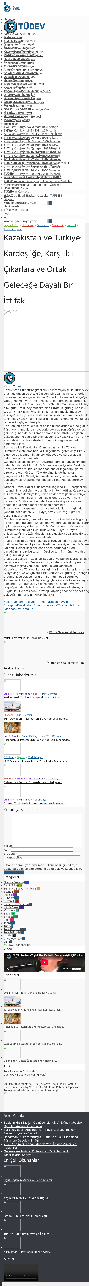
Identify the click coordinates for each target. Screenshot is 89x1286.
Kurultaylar (11, 141)
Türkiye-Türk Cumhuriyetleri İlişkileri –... (29, 1234)
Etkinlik (8, 693)
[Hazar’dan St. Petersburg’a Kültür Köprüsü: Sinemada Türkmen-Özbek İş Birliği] (12, 732)
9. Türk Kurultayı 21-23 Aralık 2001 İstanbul (32, 174)
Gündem (43, 225)
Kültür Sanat (23, 693)
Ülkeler (8, 44)
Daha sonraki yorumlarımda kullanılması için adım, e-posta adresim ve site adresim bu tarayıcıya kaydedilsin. (43, 866)
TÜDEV (9, 192)
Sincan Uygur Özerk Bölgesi (22, 116)
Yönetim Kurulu (14, 202)
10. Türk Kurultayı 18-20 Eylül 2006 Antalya (32, 177)
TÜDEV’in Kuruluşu (16, 191)
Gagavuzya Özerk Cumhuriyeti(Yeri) (27, 109)
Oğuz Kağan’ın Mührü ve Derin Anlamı (28, 1180)
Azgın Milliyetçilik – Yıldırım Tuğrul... (26, 1198)
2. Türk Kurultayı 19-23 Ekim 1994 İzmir (30, 130)
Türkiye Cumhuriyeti (17, 48)
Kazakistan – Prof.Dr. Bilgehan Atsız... (27, 1252)
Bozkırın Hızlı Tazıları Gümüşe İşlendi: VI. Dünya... (33, 698)
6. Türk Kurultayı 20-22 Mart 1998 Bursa (30, 163)
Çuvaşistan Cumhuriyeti (19, 95)
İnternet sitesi (13, 857)
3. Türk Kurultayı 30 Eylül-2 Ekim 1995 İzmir (33, 134)
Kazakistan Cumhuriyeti (19, 59)
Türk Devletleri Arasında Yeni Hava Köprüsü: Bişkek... (36, 719)
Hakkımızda (11, 206)
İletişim (8, 213)
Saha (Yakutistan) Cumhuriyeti (24, 102)
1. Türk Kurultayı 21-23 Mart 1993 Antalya (31, 126)
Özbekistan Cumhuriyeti (19, 66)
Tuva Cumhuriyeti (15, 84)
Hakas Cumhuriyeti (16, 98)
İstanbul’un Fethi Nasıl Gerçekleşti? (26, 1216)
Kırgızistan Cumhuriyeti (19, 44)
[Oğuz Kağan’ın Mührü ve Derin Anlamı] (12, 1176)
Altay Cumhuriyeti (15, 87)
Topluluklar (11, 123)
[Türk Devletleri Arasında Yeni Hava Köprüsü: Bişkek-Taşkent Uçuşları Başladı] (12, 711)
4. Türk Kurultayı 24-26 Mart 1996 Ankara (31, 137)
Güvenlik (58, 225)
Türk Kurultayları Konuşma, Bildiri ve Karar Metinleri (38, 181)
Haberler (9, 19)
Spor (35, 693)
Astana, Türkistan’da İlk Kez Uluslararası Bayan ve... (34, 804)
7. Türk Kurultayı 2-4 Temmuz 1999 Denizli (32, 166)
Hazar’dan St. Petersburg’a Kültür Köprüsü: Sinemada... (37, 740)
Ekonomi (27, 225)
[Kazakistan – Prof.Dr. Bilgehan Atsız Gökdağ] (12, 1247)
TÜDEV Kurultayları (17, 138)
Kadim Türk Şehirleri (17, 127)
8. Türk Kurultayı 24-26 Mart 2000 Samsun (32, 170)
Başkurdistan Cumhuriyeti (21, 91)
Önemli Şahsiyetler (16, 120)
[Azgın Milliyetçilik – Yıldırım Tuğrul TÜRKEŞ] (12, 1194)
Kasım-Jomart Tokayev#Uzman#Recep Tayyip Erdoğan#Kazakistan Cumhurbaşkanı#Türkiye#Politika (42, 603)
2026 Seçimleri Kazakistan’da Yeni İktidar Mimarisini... (36, 761)
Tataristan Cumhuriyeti (18, 80)
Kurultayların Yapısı (16, 188)
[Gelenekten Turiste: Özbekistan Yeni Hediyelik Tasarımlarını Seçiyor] (12, 774)
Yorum (8, 845)
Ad (7, 849)
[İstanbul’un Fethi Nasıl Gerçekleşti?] (12, 1212)
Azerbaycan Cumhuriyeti (20, 52)
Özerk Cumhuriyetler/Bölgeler (23, 55)
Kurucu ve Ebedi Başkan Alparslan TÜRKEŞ (33, 195)
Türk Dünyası (12, 41)
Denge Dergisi (13, 134)
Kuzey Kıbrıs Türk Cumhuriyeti (24, 70)
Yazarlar (9, 131)
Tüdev (17, 386)
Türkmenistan (13, 55)
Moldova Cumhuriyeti (18, 105)
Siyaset (71, 225)
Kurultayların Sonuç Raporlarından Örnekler (32, 184)
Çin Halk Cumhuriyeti (18, 113)
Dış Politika (11, 225)
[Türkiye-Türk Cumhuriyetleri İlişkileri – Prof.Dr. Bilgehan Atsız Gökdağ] (12, 1229)
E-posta (10, 853)
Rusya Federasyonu (17, 77)
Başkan (9, 199)
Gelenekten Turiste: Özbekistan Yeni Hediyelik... (33, 782)
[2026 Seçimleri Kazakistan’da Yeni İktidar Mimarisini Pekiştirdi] (12, 753)
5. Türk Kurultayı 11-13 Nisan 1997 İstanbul (32, 141)
